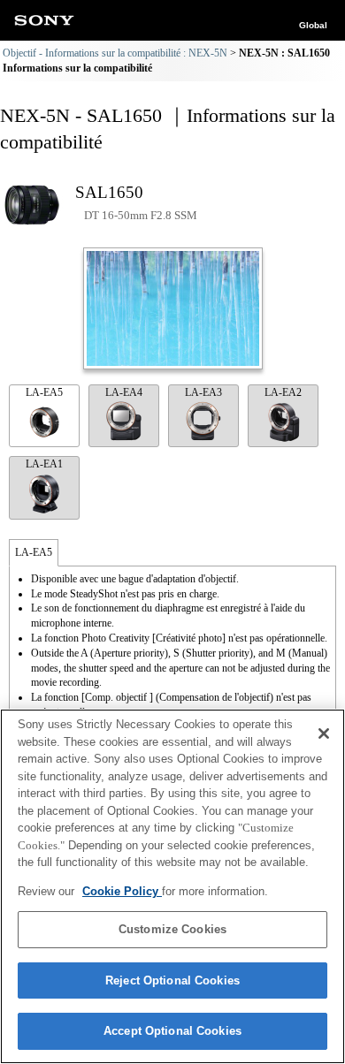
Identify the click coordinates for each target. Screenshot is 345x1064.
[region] (172, 886)
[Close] (323, 733)
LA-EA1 (44, 464)
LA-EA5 (44, 392)
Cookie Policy (122, 891)
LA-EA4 (123, 392)
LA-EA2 (283, 392)
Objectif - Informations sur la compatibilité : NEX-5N (115, 53)
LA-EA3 (203, 392)
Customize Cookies (172, 929)
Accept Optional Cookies (173, 1030)
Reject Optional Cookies (172, 980)
